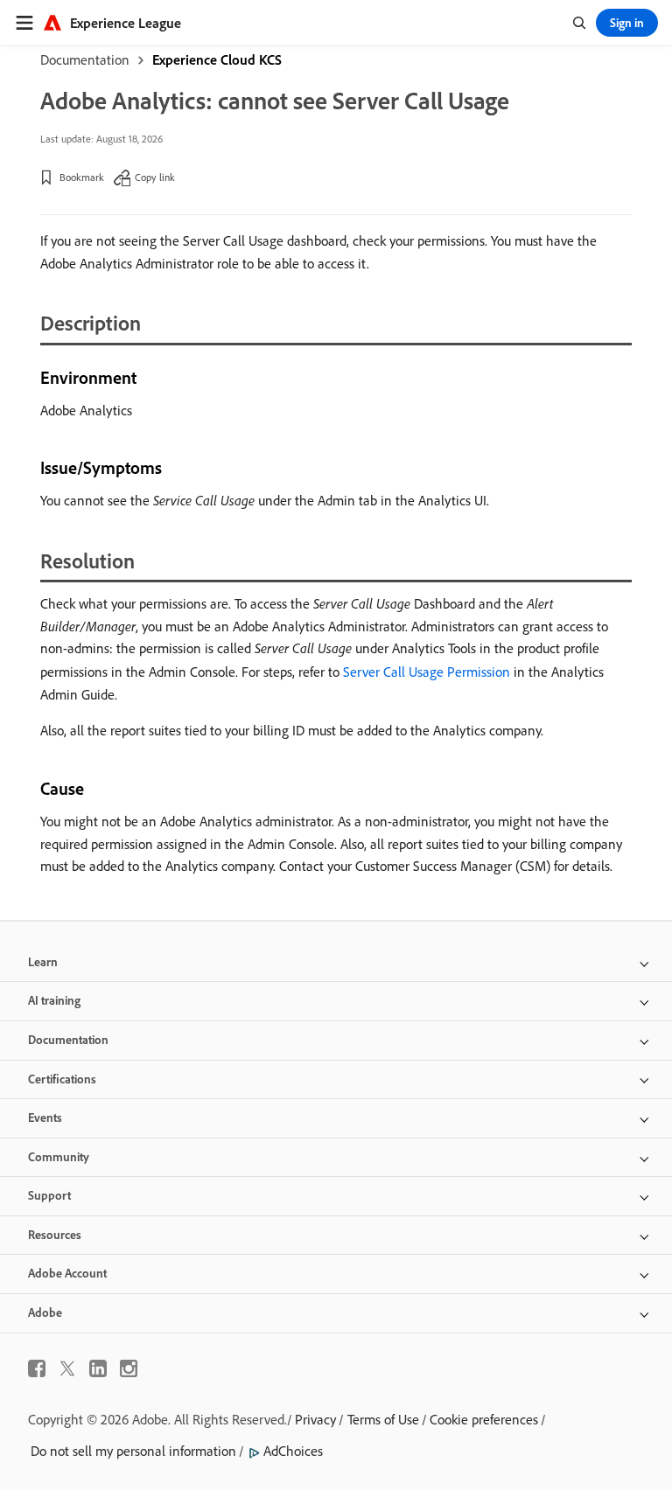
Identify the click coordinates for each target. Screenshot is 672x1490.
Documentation (85, 59)
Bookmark (82, 177)
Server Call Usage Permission (426, 671)
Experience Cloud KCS (217, 59)
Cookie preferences (484, 1419)
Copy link (155, 177)
